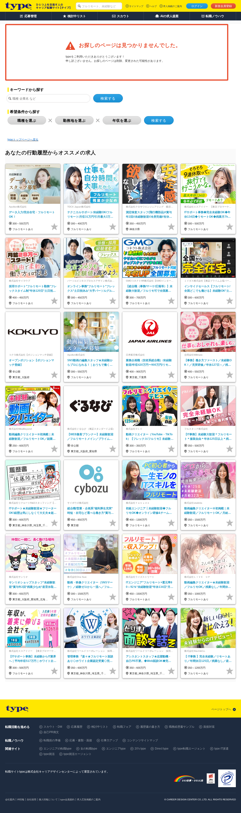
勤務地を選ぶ (74, 120)
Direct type (162, 748)
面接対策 (209, 726)
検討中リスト (99, 726)
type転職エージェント (191, 748)
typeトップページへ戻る (23, 139)
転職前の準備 (52, 740)
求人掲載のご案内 (172, 6)
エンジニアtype (116, 748)
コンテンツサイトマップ (142, 740)
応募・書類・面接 (80, 740)
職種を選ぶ (26, 120)
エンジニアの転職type (58, 748)
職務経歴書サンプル (181, 726)
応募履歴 (76, 726)
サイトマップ (136, 6)
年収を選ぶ (121, 120)
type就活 (49, 754)
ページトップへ (221, 709)
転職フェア (124, 726)
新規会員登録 (223, 6)
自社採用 (31, 799)
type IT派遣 (221, 748)
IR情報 (20, 799)
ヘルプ (153, 6)
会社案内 (10, 799)
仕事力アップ (109, 740)
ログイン (197, 6)
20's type (140, 748)
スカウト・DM (53, 726)
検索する (108, 98)
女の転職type (88, 748)
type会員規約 (67, 799)
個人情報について (48, 799)
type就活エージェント (78, 754)
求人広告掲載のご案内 (88, 799)
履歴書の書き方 (150, 726)
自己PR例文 (51, 732)
